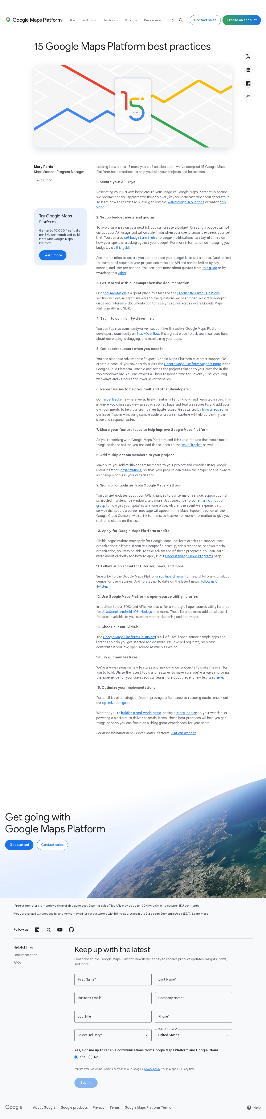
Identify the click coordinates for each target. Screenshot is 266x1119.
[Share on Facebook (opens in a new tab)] (248, 83)
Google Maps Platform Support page (192, 364)
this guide (123, 248)
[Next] (171, 20)
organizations (130, 470)
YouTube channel (171, 576)
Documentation (25, 955)
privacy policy (152, 1069)
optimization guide (116, 703)
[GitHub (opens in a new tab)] (71, 929)
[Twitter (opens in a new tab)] (48, 929)
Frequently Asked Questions (198, 293)
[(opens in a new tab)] (14, 1108)
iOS (136, 612)
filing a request (213, 409)
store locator (186, 713)
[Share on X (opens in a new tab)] (248, 56)
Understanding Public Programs (189, 556)
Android (126, 612)
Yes (82, 1057)
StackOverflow (147, 334)
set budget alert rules (140, 238)
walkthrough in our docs (186, 202)
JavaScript (110, 612)
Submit (86, 1083)
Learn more (200, 913)
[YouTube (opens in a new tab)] (59, 929)
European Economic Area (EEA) (168, 913)
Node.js (146, 612)
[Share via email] (248, 97)
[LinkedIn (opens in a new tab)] (37, 929)
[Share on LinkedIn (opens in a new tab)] (248, 70)
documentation (114, 293)
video (122, 273)
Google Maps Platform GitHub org (129, 637)
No (96, 1057)
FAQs (17, 963)
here (219, 677)
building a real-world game (141, 713)
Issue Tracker (113, 399)
